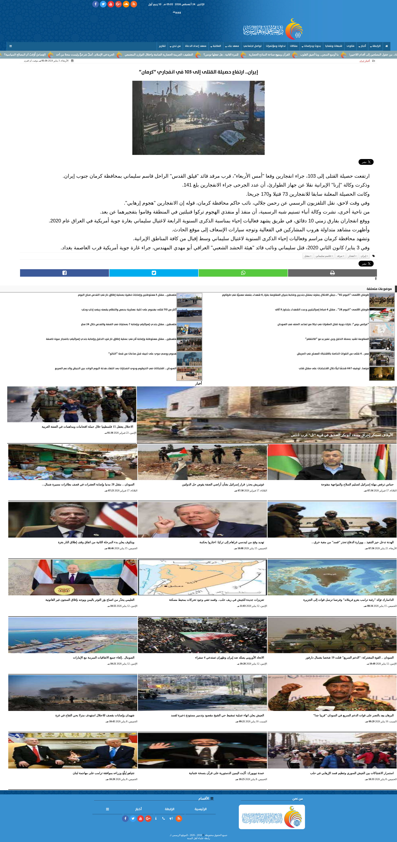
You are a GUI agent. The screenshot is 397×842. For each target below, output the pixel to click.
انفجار (351, 256)
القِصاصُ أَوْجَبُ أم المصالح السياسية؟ (75, 54)
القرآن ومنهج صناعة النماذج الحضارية (319, 54)
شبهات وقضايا (333, 46)
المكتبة (217, 46)
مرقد (339, 256)
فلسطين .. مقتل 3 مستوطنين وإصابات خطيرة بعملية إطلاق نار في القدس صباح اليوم (127, 295)
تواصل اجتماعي (252, 46)
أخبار (363, 46)
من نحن (176, 46)
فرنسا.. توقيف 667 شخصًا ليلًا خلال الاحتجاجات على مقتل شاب (334, 368)
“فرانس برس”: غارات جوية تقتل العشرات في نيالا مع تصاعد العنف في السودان (323, 324)
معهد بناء (233, 46)
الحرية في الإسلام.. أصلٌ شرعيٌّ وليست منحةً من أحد (135, 54)
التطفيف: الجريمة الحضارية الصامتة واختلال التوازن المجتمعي (209, 54)
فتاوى (350, 46)
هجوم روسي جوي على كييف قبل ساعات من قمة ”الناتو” (142, 354)
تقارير (162, 46)
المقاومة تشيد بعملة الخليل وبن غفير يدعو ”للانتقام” (337, 339)
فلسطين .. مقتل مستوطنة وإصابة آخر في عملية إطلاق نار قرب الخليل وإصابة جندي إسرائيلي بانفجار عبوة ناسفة (111, 339)
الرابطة (376, 46)
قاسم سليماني (323, 256)
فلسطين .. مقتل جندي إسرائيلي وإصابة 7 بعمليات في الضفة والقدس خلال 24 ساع (128, 324)
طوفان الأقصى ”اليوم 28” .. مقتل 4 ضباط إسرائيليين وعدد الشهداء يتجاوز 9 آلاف (322, 310)
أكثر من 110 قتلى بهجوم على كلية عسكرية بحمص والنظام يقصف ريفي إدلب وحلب (128, 310)
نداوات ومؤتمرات (276, 46)
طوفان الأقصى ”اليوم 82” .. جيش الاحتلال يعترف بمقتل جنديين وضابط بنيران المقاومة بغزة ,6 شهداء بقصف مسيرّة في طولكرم (295, 295)
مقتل (307, 256)
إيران (363, 256)
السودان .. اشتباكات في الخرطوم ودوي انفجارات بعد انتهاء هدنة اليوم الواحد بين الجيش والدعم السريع (115, 368)
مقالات (294, 46)
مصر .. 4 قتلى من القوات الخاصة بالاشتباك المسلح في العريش (333, 354)
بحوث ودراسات (312, 46)
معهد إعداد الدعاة (195, 46)
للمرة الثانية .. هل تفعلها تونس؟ (271, 54)
